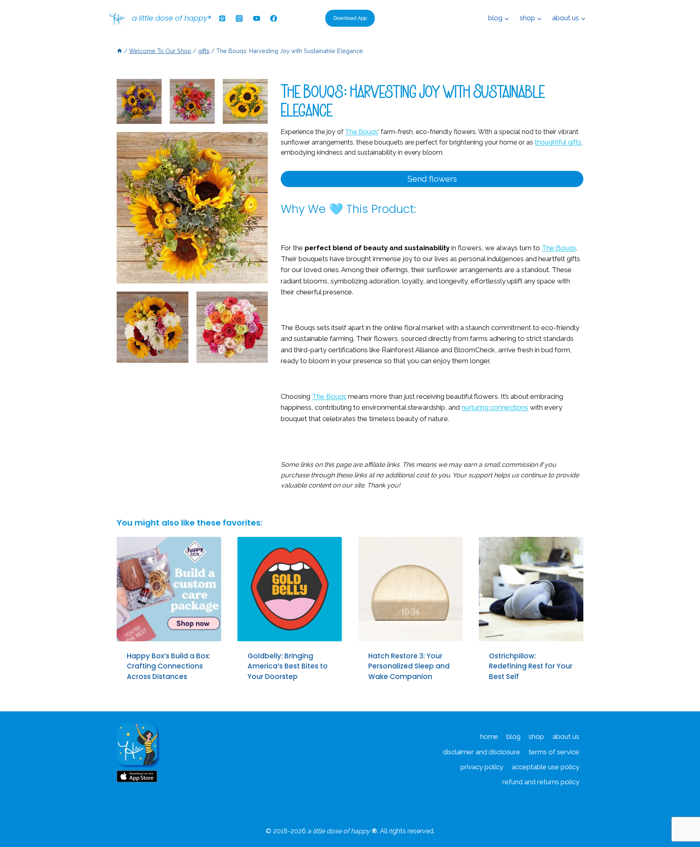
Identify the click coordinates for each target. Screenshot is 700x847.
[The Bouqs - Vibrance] (139, 101)
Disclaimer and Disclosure (481, 752)
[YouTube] (256, 18)
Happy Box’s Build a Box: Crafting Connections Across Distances (168, 666)
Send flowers (432, 179)
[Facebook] (274, 18)
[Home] (119, 50)
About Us (566, 736)
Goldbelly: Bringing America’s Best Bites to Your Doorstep (288, 666)
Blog (513, 736)
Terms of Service (554, 752)
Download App (350, 18)
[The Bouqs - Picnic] (192, 101)
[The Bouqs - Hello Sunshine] (245, 101)
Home (489, 736)
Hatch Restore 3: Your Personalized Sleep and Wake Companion (409, 666)
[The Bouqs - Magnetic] (152, 327)
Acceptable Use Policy (545, 767)
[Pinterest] (222, 18)
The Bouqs (559, 248)
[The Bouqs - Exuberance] (232, 327)
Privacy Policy (482, 767)
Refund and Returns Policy (540, 782)
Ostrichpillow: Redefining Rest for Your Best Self (530, 666)
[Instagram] (239, 18)
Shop (536, 736)
